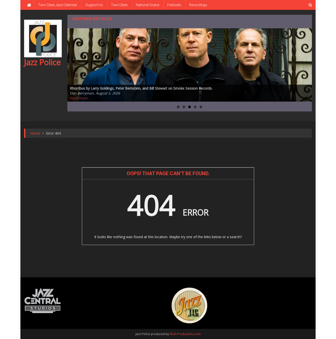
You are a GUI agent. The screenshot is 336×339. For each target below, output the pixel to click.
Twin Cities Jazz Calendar (57, 5)
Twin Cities (119, 5)
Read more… (80, 98)
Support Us (94, 5)
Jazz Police (42, 62)
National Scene (147, 5)
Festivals (174, 5)
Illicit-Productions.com (185, 334)
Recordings (198, 5)
